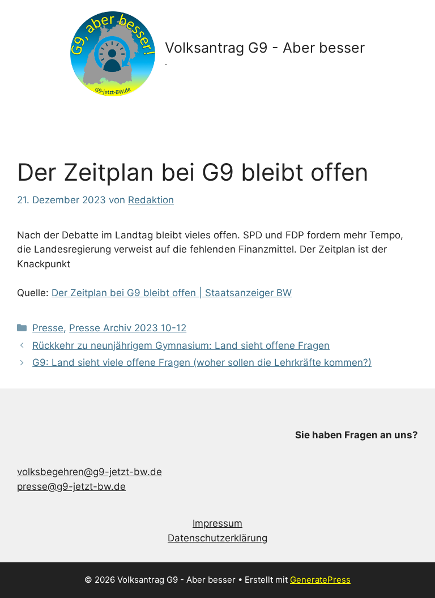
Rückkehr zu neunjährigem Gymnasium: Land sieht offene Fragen (181, 345)
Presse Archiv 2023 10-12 (127, 328)
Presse (47, 328)
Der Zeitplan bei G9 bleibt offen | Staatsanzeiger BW (172, 292)
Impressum (217, 523)
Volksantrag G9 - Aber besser (265, 47)
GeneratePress (320, 579)
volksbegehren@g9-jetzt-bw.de (89, 471)
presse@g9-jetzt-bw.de (71, 486)
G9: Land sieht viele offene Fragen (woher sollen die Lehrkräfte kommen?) (202, 362)
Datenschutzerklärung (217, 538)
